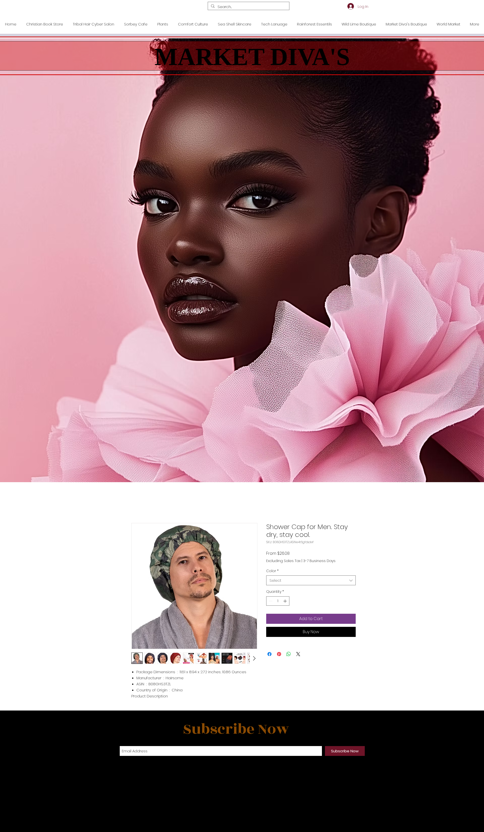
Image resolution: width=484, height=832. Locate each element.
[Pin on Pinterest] (279, 654)
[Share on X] (298, 654)
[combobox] (311, 580)
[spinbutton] (277, 601)
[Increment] (285, 601)
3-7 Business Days (319, 561)
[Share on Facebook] (269, 654)
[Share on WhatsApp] (289, 654)
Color (272, 571)
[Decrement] (270, 601)
